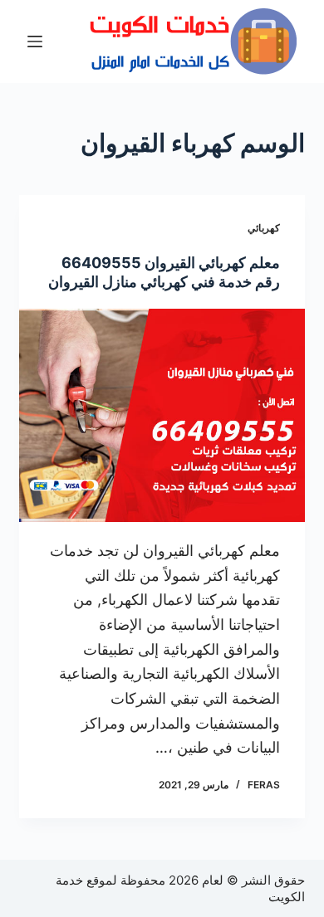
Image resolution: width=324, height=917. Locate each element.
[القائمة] (34, 41)
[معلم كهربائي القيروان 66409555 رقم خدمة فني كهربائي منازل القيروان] (161, 415)
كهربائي (264, 228)
